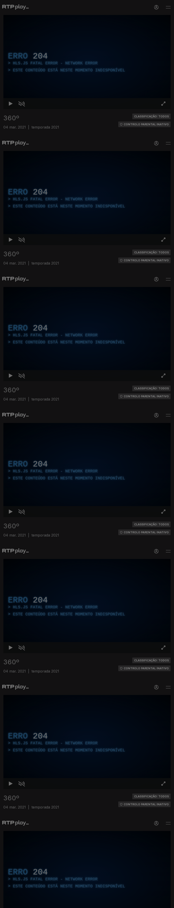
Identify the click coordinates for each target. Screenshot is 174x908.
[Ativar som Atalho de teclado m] (18, 902)
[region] (87, 454)
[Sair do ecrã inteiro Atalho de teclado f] (166, 902)
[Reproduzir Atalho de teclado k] (7, 902)
